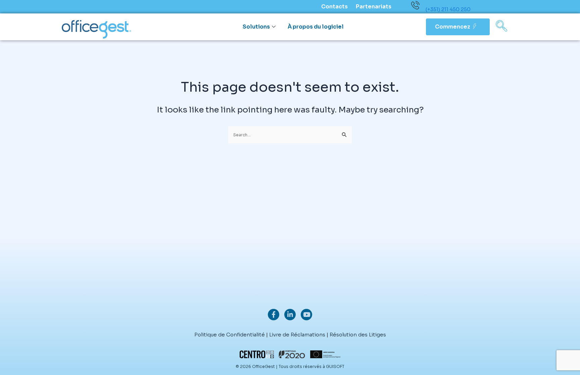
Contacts (334, 6)
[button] (501, 27)
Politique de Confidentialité (229, 334)
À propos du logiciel (316, 26)
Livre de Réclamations (297, 334)
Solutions (256, 26)
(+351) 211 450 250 (448, 9)
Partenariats (373, 6)
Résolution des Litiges (358, 334)
